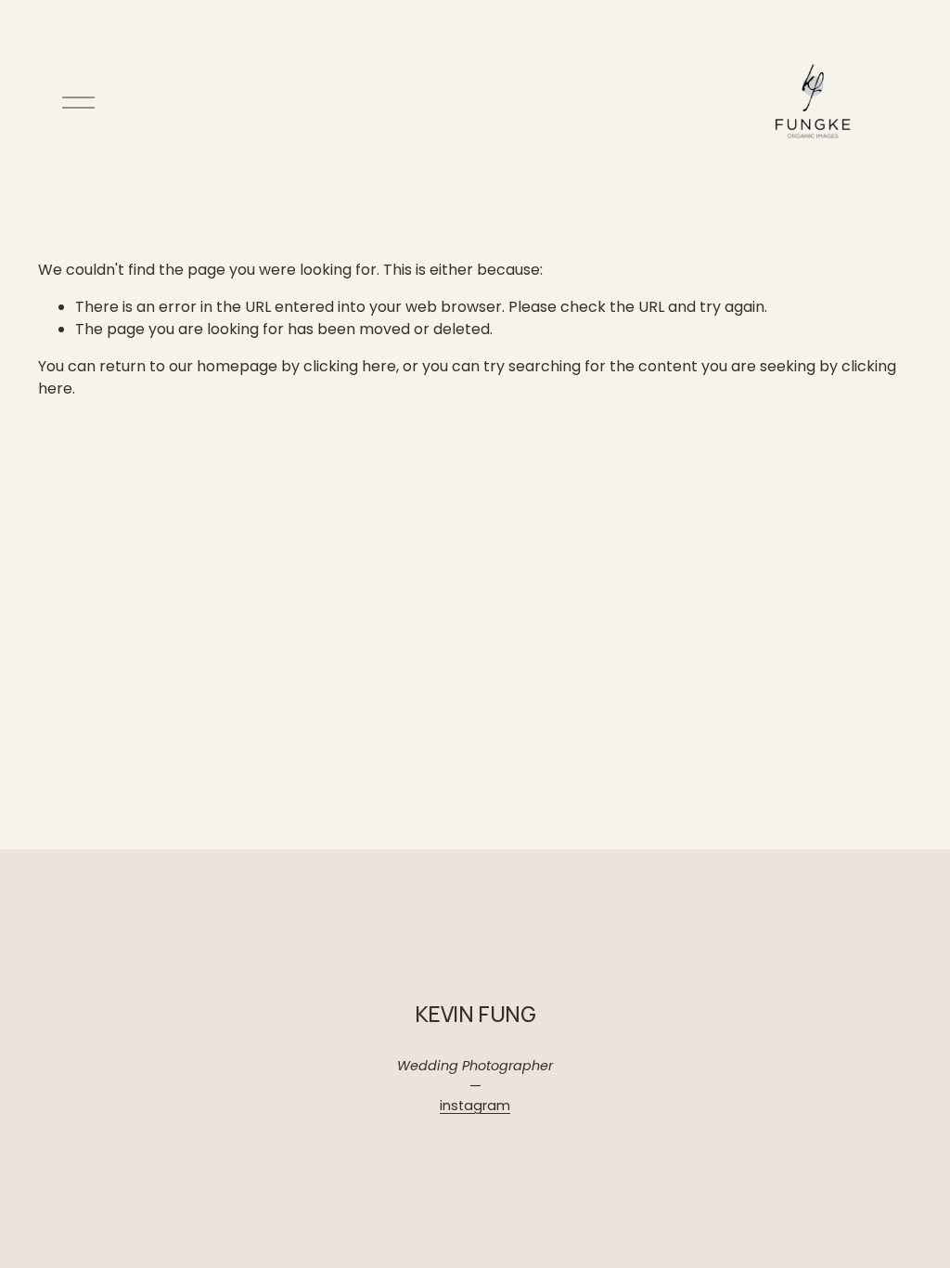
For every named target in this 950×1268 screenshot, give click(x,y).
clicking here (349, 366)
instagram (475, 1105)
